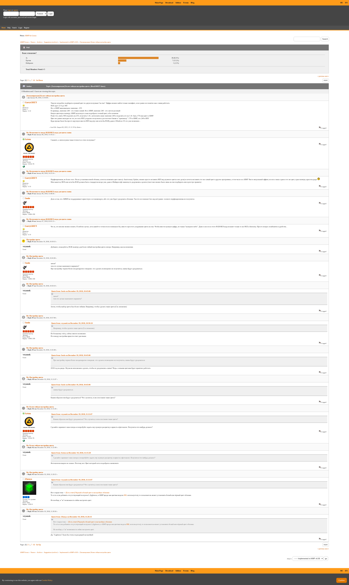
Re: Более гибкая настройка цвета (40, 407)
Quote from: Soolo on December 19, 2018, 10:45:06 (71, 291)
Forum (186, 3)
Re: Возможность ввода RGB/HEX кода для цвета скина (48, 133)
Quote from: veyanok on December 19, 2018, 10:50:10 (72, 323)
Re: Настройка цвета (34, 256)
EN (346, 3)
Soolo (27, 198)
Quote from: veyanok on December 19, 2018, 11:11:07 (71, 414)
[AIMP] (24, 167)
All (34, 80)
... (30, 80)
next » (327, 76)
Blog (192, 3)
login (9, 10)
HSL (125, 495)
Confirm (342, 580)
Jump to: (289, 558)
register (15, 10)
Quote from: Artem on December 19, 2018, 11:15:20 (71, 453)
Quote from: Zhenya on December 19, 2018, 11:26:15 (71, 517)
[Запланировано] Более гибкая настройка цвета (45, 96)
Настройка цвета (33, 240)
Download (169, 3)
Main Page (159, 3)
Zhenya (28, 479)
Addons (178, 3)
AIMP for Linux (31, 36)
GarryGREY (31, 102)
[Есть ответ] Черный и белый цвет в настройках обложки (87, 493)
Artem (28, 139)
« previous (321, 76)
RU (341, 3)
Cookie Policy (47, 580)
